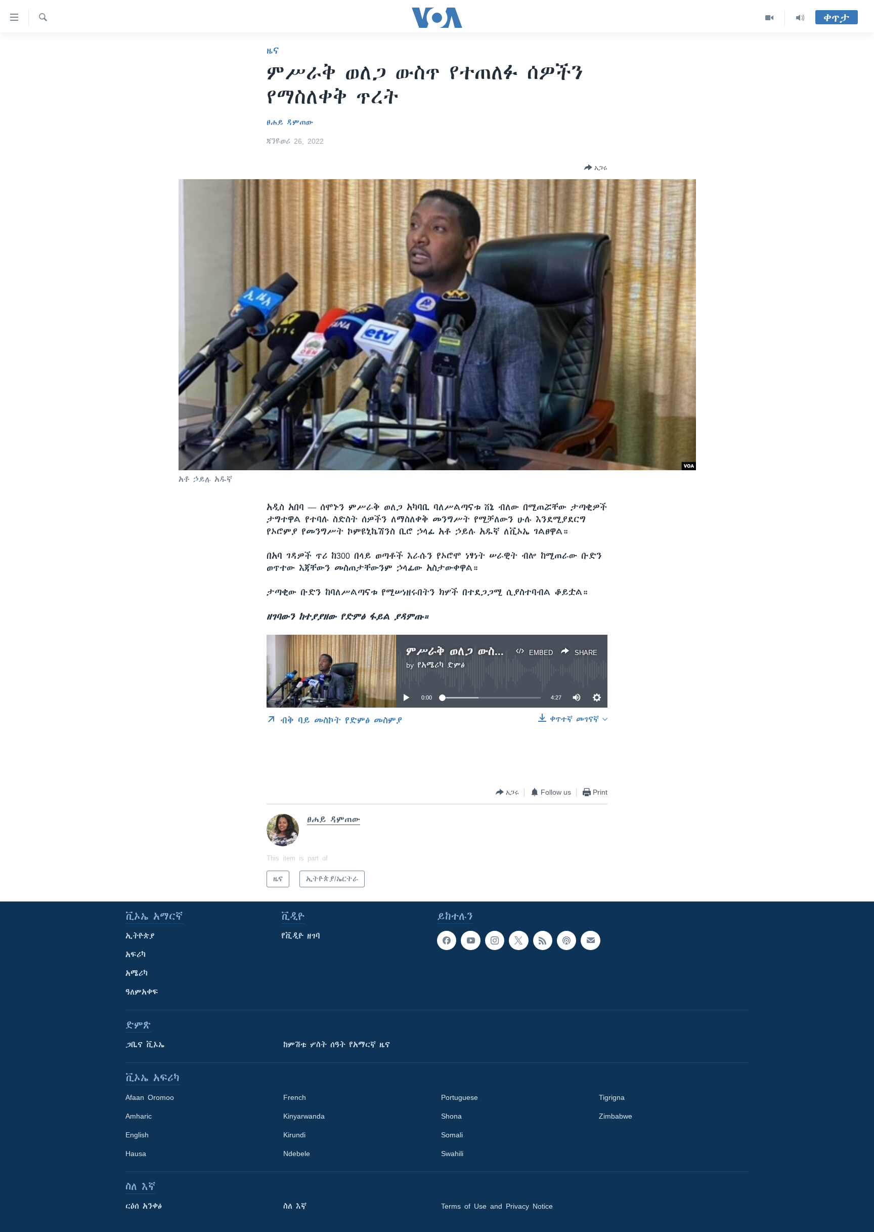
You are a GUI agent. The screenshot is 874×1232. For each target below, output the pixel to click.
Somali (452, 1134)
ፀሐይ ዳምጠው (290, 122)
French (294, 1097)
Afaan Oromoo (149, 1097)
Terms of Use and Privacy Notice (497, 1206)
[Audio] (800, 17)
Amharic (138, 1116)
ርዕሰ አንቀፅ (143, 1206)
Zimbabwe (615, 1116)
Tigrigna (612, 1097)
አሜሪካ (136, 973)
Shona (451, 1116)
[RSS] (542, 940)
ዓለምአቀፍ (141, 992)
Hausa (135, 1153)
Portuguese (459, 1097)
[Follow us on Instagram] (494, 940)
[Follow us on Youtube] (470, 940)
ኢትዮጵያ (140, 935)
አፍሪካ (135, 954)
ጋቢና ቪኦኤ (144, 1044)
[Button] (595, 167)
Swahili (452, 1153)
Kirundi (294, 1134)
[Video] (769, 17)
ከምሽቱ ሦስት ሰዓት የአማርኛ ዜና (336, 1044)
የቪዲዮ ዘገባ (300, 935)
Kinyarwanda (304, 1116)
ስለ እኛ (295, 1206)
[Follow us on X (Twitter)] (518, 940)
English (137, 1134)
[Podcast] (566, 940)
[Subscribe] (590, 940)
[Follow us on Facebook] (446, 940)
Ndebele (296, 1153)
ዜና (273, 51)
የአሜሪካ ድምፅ (441, 665)
